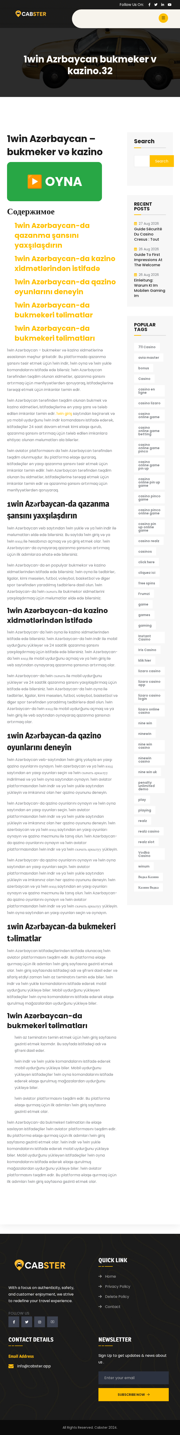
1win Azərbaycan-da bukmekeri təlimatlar (54, 310)
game (143, 604)
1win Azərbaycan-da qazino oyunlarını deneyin (65, 287)
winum (144, 866)
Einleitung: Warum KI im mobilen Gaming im (149, 288)
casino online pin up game (149, 482)
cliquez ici (146, 572)
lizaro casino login (149, 697)
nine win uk (147, 772)
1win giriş (64, 413)
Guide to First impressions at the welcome (148, 260)
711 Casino (147, 347)
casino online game (149, 415)
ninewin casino (144, 760)
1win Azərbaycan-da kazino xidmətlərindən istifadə (65, 264)
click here (146, 562)
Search (144, 142)
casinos (145, 551)
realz (142, 820)
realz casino (148, 831)
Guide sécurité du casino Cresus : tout (148, 234)
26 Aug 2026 (149, 249)
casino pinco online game (149, 512)
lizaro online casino (148, 711)
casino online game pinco (149, 448)
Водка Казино (148, 877)
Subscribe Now (132, 1394)
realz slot (146, 842)
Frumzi (144, 593)
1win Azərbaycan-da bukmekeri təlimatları (55, 333)
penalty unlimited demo (146, 785)
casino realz (148, 541)
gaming (145, 625)
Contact (112, 1306)
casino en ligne (146, 391)
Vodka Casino (144, 854)
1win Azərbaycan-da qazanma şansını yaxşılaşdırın (52, 235)
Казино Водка (148, 887)
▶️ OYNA (54, 181)
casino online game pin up (149, 465)
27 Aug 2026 (149, 223)
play (142, 799)
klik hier (144, 660)
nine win (145, 723)
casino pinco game (149, 498)
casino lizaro (149, 403)
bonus (143, 368)
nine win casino (145, 746)
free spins (146, 583)
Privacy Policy (117, 1286)
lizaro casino (149, 671)
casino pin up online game (147, 527)
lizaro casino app (149, 683)
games (144, 615)
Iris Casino (147, 650)
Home (110, 1276)
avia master (148, 357)
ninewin (144, 733)
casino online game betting (149, 430)
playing (144, 810)
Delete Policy (117, 1296)
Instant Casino (144, 638)
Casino (144, 378)
